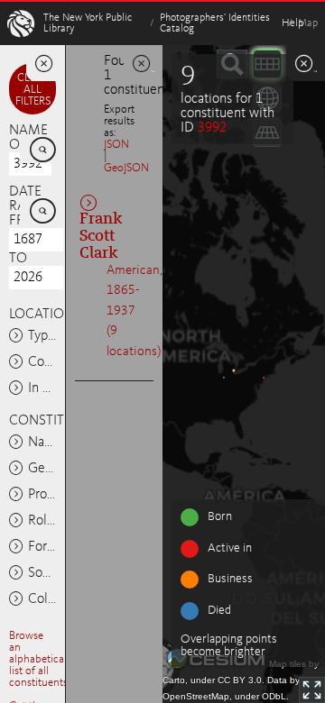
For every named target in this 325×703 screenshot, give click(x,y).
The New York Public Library (87, 23)
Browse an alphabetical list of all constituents (38, 659)
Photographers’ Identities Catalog (215, 23)
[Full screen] (312, 690)
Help (292, 23)
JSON (116, 145)
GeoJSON (126, 168)
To (18, 258)
